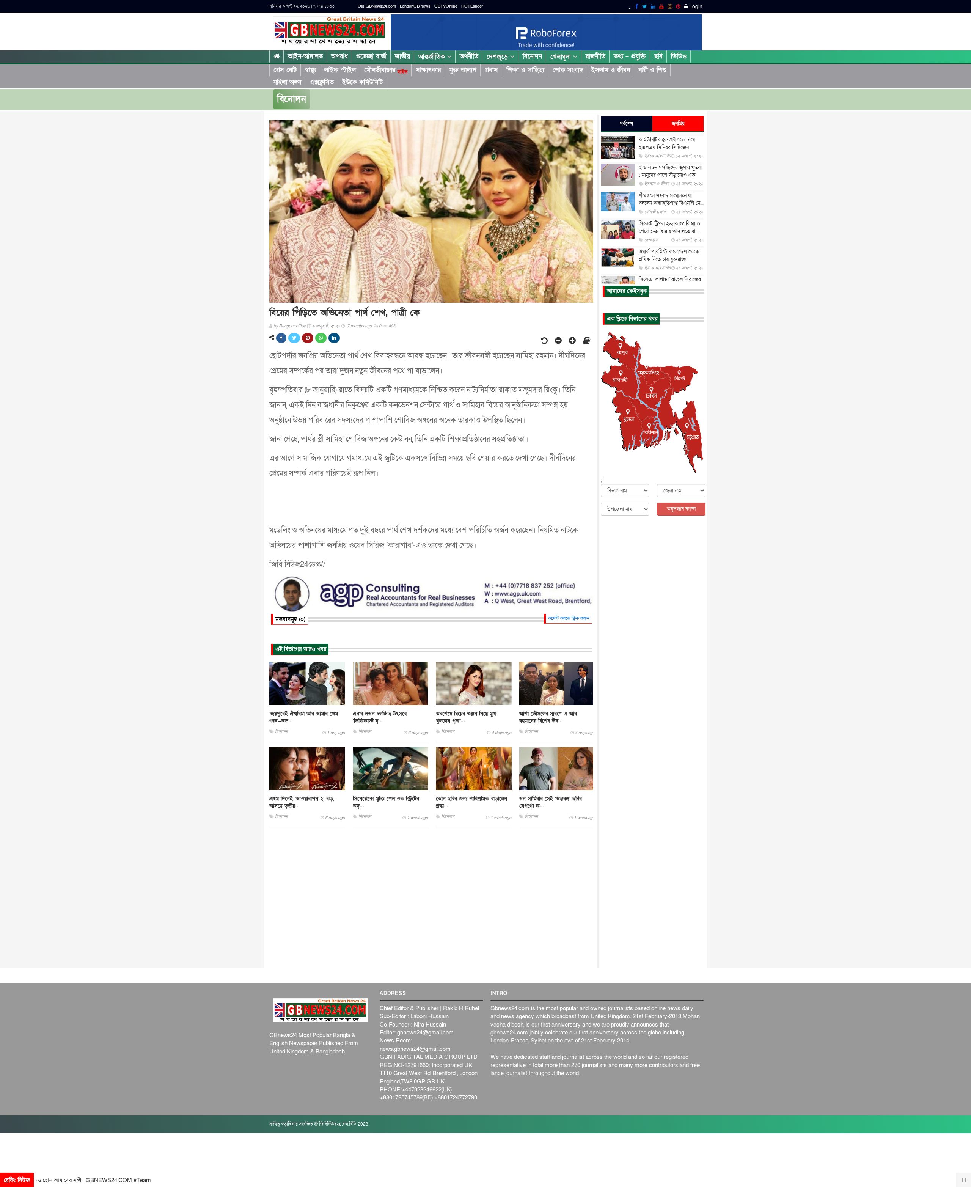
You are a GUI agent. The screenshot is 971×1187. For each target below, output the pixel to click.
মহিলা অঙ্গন (287, 82)
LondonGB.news (415, 6)
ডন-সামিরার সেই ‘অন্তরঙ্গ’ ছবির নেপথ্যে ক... (550, 802)
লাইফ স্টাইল (340, 70)
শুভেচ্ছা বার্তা (371, 56)
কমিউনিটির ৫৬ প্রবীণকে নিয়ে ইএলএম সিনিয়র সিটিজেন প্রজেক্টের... (667, 147)
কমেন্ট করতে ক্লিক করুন (568, 618)
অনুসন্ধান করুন (681, 509)
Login (695, 6)
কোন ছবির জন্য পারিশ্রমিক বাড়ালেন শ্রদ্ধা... (471, 802)
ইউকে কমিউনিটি (362, 82)
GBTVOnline (445, 6)
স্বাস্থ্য (310, 70)
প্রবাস (491, 70)
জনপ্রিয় (678, 123)
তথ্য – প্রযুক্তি (630, 56)
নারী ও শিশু (652, 70)
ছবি (658, 56)
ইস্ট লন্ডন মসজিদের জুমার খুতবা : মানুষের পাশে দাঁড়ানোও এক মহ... (670, 175)
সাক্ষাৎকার (428, 70)
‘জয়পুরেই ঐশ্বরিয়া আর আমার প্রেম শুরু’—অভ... (303, 717)
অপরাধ (339, 56)
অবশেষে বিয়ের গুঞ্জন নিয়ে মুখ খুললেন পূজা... (466, 717)
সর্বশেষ (626, 123)
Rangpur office (292, 326)
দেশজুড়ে (498, 56)
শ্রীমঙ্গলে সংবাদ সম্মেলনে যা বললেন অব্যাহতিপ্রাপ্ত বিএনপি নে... (671, 199)
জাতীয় (402, 56)
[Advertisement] (431, 898)
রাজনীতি (595, 56)
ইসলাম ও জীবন (610, 70)
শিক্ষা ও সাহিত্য (525, 70)
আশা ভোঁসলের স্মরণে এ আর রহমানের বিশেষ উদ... (548, 717)
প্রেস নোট (285, 70)
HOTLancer (472, 6)
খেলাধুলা (561, 56)
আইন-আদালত (305, 56)
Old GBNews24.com (377, 6)
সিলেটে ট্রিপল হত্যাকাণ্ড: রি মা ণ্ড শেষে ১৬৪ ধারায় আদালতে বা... (669, 227)
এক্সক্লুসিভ (322, 82)
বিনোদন (532, 56)
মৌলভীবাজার (385, 70)
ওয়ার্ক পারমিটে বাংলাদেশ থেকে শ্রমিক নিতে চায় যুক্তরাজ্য (669, 255)
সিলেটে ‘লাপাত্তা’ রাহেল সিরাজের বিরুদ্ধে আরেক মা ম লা (670, 283)
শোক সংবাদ (568, 70)
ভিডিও (679, 56)
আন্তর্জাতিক (432, 56)
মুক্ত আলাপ (462, 70)
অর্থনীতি (469, 56)
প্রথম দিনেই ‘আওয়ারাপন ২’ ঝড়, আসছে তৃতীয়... (301, 802)
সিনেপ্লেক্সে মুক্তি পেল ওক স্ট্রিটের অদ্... (386, 802)
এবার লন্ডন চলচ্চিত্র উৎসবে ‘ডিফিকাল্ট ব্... (380, 717)
